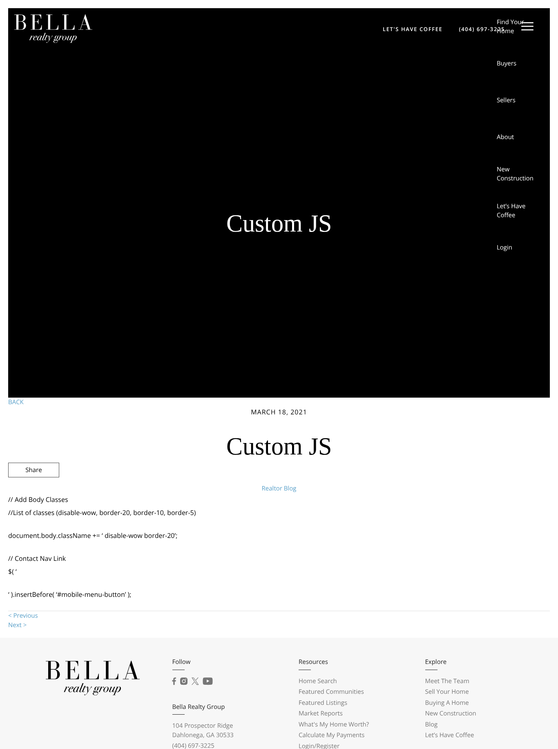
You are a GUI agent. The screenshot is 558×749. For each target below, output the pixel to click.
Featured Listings (323, 703)
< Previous (23, 616)
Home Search (318, 681)
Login (504, 247)
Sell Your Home (447, 692)
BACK (16, 402)
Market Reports (321, 713)
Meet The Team (447, 681)
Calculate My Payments (332, 735)
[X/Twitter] (195, 681)
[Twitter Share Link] (34, 492)
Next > (17, 625)
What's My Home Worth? (334, 724)
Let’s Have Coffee (511, 211)
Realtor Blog (279, 488)
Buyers (506, 63)
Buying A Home (447, 703)
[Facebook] (174, 681)
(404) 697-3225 (482, 29)
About (505, 137)
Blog (431, 724)
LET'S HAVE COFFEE (412, 29)
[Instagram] (183, 681)
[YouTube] (208, 681)
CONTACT (431, 513)
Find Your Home (510, 27)
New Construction (515, 174)
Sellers (506, 100)
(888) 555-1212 (486, 513)
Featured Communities (331, 692)
